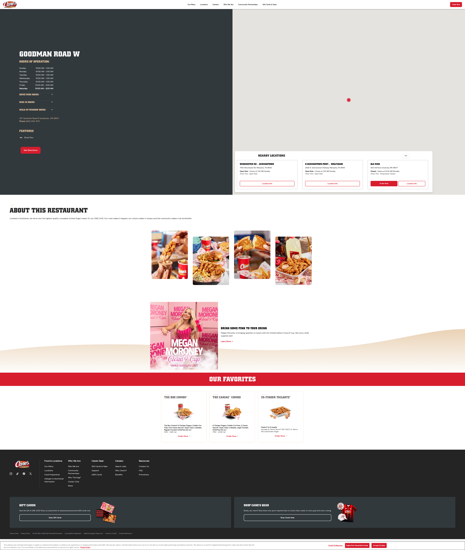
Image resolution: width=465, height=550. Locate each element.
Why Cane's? (121, 470)
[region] (232, 257)
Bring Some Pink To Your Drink (244, 328)
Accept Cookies (379, 545)
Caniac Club (73, 481)
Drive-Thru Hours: (29, 94)
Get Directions (30, 150)
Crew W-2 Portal (110, 533)
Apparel (95, 470)
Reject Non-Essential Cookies (357, 545)
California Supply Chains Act (93, 533)
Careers (216, 4)
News (70, 485)
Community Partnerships (248, 4)
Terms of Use (14, 533)
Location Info (267, 183)
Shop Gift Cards (55, 518)
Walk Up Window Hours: (32, 110)
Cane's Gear (98, 460)
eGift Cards (97, 474)
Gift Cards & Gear (270, 4)
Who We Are (228, 4)
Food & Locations (53, 460)
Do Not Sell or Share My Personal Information (47, 533)
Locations (204, 4)
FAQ (141, 470)
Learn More (226, 341)
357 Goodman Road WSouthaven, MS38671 (39, 118)
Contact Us (144, 466)
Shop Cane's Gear (287, 518)
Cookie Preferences (125, 533)
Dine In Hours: (27, 102)
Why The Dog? (74, 477)
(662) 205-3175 (33, 121)
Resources (144, 460)
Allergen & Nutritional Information (54, 480)
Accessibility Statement (73, 533)
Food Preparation (52, 474)
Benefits (119, 474)
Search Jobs (120, 466)
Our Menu (191, 4)
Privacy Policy (25, 533)
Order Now (456, 5)
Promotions (144, 474)
